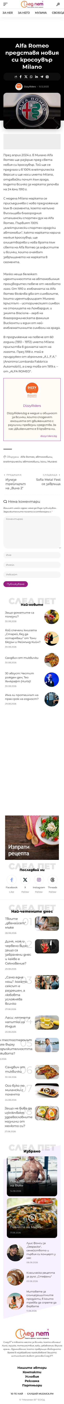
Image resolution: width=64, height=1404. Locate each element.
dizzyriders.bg (48, 436)
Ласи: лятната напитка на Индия (17, 1022)
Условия (32, 1376)
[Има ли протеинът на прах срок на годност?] (51, 699)
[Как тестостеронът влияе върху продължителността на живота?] (47, 1045)
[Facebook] (11, 884)
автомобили (44, 456)
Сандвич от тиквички (22, 657)
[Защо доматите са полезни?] (51, 617)
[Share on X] (26, 76)
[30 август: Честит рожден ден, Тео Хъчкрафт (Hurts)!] (51, 679)
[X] (25, 884)
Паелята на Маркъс (26, 1227)
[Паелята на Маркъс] (32, 1218)
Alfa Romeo (27, 456)
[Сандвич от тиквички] (51, 660)
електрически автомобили (21, 461)
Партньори (32, 1385)
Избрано (32, 1151)
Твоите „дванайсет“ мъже (15, 923)
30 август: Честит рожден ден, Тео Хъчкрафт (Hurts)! (19, 677)
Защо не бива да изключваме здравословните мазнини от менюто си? (18, 1117)
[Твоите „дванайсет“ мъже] (47, 924)
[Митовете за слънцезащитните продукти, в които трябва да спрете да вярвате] (15, 1301)
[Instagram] (38, 884)
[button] (6, 4)
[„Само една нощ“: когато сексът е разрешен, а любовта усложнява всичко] (47, 982)
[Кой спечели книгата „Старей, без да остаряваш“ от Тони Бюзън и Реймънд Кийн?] (51, 638)
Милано (52, 461)
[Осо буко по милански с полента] (47, 1090)
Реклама (32, 1381)
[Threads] (52, 884)
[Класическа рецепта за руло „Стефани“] (15, 1277)
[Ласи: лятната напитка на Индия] (47, 1022)
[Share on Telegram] (41, 76)
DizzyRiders (30, 86)
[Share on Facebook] (20, 76)
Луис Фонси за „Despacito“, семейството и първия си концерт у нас (41, 1250)
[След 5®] (32, 4)
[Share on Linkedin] (36, 76)
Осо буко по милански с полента (14, 1090)
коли (43, 461)
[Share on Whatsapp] (31, 76)
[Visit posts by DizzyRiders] (19, 86)
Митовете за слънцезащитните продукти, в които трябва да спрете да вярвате (41, 1299)
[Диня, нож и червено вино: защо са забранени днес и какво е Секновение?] (47, 946)
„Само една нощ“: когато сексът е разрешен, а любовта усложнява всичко (16, 990)
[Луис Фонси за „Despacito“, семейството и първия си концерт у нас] (15, 1252)
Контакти (32, 1372)
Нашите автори (32, 1368)
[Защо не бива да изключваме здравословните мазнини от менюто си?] (47, 1113)
